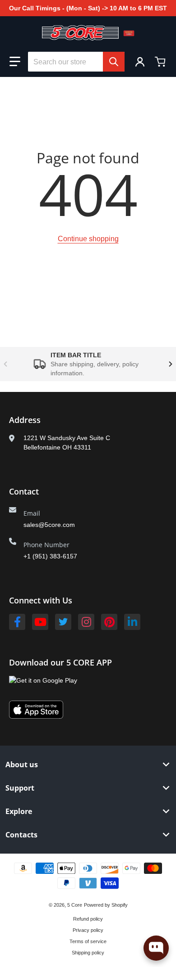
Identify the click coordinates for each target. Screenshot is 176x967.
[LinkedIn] (132, 622)
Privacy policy (88, 930)
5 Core (74, 905)
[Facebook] (17, 622)
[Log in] (140, 61)
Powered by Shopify (106, 905)
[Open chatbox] (156, 948)
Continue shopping (88, 239)
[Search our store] (114, 62)
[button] (14, 62)
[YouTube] (40, 622)
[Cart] (161, 61)
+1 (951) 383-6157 (50, 556)
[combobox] (76, 62)
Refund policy (88, 919)
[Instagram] (86, 622)
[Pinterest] (109, 622)
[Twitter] (63, 622)
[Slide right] (170, 364)
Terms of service (88, 941)
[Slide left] (5, 364)
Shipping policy (88, 952)
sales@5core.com (49, 524)
